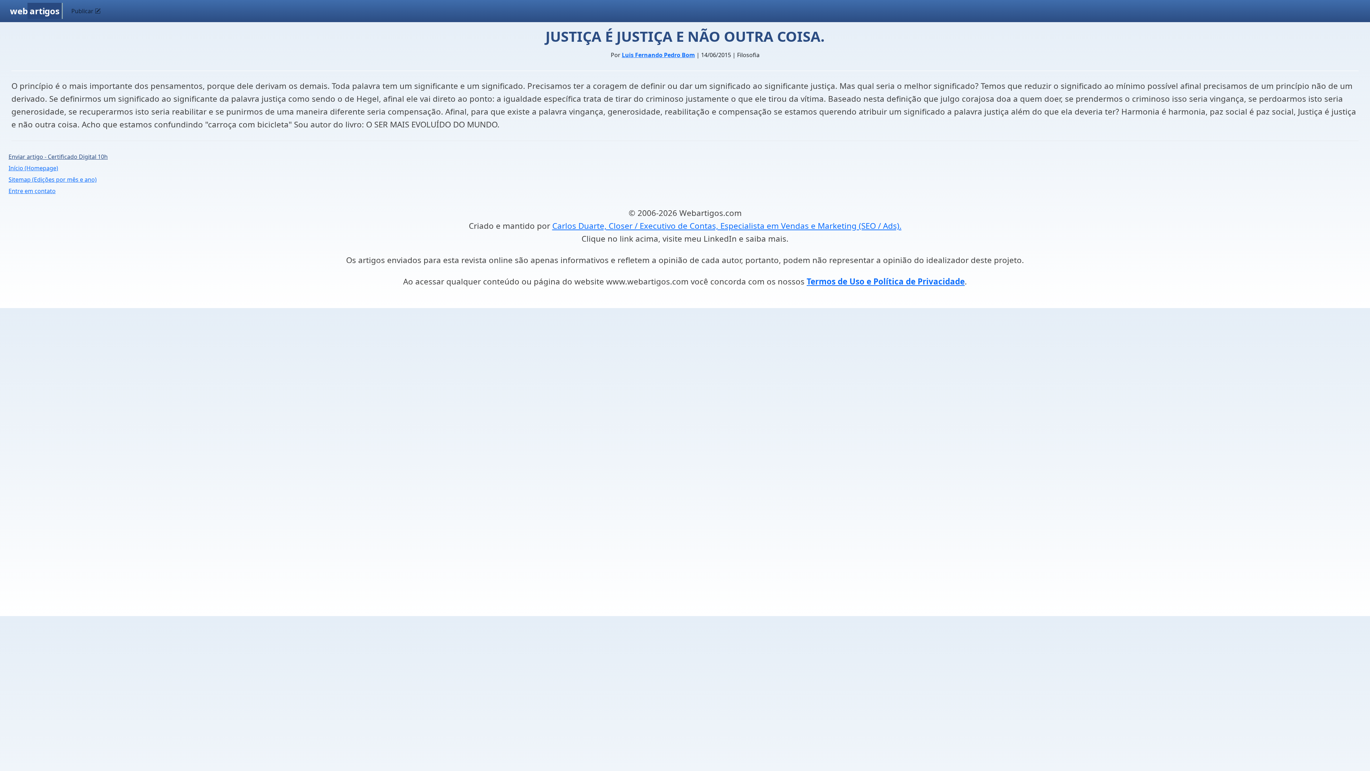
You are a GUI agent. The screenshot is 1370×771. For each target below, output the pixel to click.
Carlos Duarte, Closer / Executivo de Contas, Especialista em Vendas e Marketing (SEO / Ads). (727, 225)
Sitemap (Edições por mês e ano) (53, 179)
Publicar (83, 11)
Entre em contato (32, 191)
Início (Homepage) (33, 168)
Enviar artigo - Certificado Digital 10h (58, 157)
